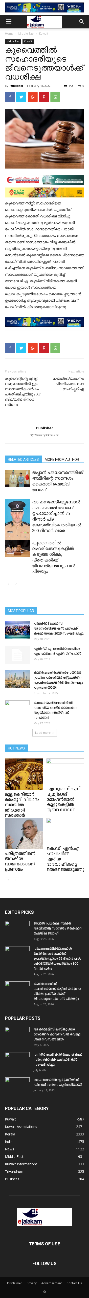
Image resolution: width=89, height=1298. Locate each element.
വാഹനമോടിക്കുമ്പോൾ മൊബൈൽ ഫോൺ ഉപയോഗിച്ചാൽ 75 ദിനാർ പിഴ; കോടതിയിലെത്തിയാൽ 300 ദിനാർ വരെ (57, 958)
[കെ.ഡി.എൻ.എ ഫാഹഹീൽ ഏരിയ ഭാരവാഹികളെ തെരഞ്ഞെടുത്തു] (65, 831)
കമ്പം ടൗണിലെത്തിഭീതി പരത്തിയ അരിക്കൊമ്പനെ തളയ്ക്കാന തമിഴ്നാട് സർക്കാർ (55, 710)
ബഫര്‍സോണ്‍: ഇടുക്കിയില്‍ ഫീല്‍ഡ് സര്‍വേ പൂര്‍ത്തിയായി (58, 1082)
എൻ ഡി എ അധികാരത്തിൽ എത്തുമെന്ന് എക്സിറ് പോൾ (57, 651)
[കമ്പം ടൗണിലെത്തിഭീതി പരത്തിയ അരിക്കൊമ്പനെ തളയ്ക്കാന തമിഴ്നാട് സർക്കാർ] (17, 709)
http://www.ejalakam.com (44, 435)
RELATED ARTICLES (23, 460)
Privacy (32, 1283)
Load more (43, 733)
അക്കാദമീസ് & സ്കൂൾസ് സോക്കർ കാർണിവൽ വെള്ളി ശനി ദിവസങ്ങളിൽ (57, 1034)
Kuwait (43, 33)
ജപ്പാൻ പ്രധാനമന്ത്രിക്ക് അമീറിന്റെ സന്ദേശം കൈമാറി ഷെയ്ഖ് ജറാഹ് (58, 928)
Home (9, 33)
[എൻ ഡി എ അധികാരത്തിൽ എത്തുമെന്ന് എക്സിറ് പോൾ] (17, 655)
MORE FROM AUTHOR (62, 460)
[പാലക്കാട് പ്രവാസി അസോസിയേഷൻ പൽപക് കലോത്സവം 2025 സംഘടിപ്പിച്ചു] (17, 630)
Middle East (26, 33)
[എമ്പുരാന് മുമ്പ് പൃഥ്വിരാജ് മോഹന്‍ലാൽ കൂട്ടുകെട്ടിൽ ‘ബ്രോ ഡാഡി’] (65, 771)
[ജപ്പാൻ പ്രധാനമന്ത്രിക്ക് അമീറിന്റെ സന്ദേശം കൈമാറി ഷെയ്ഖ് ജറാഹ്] (17, 478)
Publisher (16, 86)
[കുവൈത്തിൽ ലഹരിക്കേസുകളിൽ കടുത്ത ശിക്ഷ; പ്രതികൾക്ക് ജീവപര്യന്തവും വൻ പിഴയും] (17, 548)
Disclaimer (14, 1283)
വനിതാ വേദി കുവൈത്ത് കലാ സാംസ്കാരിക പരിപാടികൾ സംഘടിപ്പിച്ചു (58, 1059)
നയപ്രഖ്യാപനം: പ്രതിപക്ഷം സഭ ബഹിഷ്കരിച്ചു (68, 383)
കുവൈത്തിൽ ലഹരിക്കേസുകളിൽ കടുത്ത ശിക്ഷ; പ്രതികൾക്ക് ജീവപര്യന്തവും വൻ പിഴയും (57, 991)
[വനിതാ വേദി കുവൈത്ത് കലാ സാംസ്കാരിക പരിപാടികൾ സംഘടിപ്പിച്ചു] (17, 1061)
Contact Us (74, 1283)
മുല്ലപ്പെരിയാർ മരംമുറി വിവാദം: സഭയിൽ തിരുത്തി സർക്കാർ (23, 805)
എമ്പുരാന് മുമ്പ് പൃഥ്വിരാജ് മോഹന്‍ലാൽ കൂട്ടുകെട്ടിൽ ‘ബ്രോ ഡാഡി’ (63, 799)
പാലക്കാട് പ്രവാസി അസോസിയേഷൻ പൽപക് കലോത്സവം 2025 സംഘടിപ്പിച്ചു (59, 628)
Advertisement (51, 1283)
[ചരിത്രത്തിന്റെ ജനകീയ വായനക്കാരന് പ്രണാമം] (24, 833)
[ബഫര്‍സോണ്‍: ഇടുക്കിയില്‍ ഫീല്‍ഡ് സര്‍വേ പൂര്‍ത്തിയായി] (17, 1086)
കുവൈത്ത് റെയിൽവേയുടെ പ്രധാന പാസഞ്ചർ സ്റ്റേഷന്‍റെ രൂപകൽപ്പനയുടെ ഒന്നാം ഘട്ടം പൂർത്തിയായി (59, 680)
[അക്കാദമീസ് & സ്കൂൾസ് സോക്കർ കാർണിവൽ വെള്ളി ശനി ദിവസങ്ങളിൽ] (17, 1035)
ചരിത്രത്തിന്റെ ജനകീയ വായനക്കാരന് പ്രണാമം (20, 861)
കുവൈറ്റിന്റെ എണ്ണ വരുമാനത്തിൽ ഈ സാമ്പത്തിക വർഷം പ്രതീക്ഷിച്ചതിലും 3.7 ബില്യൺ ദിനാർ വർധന (23, 391)
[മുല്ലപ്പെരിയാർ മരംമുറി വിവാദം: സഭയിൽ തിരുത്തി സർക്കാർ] (24, 774)
